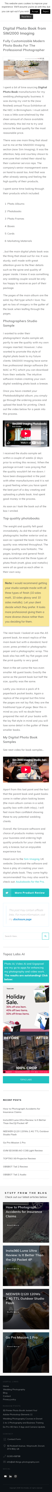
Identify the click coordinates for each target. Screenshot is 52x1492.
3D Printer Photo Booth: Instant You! (20, 1410)
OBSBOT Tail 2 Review (15, 1166)
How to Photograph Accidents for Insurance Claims (24, 1211)
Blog (5, 1392)
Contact (7, 1396)
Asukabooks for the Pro (30, 881)
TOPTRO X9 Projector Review (19, 1158)
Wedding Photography (14, 1389)
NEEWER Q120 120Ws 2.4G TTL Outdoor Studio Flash (25, 1298)
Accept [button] (35, 11)
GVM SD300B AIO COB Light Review (23, 1150)
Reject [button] (46, 11)
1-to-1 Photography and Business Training (23, 1422)
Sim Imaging (32, 859)
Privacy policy (9, 1399)
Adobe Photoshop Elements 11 (17, 1414)
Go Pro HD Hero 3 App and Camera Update (24, 1427)
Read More (26, 16)
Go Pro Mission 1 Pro (14, 1142)
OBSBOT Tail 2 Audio (14, 1174)
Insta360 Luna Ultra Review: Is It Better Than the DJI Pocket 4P (24, 1255)
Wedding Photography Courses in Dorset (22, 1418)
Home (6, 1386)
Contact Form (14, 1439)
